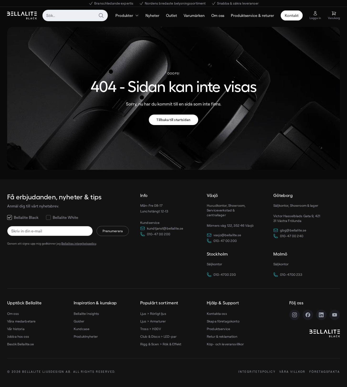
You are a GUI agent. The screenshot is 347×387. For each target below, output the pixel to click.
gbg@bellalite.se (293, 230)
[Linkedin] (321, 315)
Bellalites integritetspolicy (78, 243)
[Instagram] (294, 315)
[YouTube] (334, 315)
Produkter (124, 15)
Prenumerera (113, 231)
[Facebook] (308, 315)
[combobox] (75, 15)
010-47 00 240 (291, 236)
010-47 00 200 (158, 234)
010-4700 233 (291, 274)
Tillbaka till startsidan (173, 120)
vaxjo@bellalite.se (227, 235)
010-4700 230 (224, 274)
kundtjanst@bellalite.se (165, 228)
